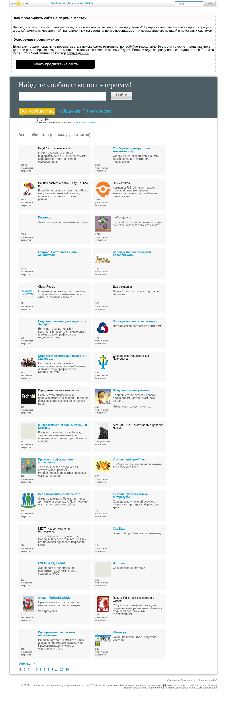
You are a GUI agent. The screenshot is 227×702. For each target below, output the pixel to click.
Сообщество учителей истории (135, 321)
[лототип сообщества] (103, 154)
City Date (119, 528)
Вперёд (24, 663)
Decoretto (44, 217)
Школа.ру (120, 632)
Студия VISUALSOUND (54, 597)
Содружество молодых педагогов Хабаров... (62, 323)
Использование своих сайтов (59, 494)
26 (67, 669)
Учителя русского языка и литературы (131, 495)
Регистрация (75, 3)
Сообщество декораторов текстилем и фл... (131, 150)
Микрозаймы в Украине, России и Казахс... (62, 426)
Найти (209, 3)
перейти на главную (85, 122)
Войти (89, 3)
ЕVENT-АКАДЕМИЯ (51, 563)
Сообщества (58, 3)
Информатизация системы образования (57, 634)
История (119, 563)
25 (61, 669)
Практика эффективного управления (55, 461)
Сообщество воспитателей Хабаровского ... (132, 253)
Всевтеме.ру (188, 680)
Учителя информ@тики (130, 459)
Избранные (68, 111)
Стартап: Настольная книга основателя (57, 253)
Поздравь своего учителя (131, 390)
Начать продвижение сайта (55, 64)
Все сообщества (37, 111)
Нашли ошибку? (208, 680)
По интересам (96, 111)
